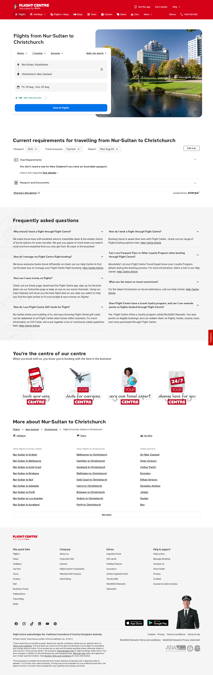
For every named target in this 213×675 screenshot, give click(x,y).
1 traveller (37, 53)
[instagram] (24, 623)
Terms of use (193, 634)
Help (174, 7)
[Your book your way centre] (36, 386)
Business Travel (20, 589)
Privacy (157, 574)
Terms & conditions (176, 634)
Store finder (159, 569)
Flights (22, 14)
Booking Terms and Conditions (58, 656)
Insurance (111, 569)
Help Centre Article (92, 267)
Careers (63, 564)
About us (64, 554)
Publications (19, 594)
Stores (172, 14)
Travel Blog (18, 599)
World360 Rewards (115, 584)
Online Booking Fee (65, 651)
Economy (55, 53)
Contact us (158, 564)
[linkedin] (39, 623)
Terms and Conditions (22, 646)
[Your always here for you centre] (177, 386)
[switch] (44, 99)
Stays (80, 14)
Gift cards (111, 559)
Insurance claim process (165, 584)
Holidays (38, 14)
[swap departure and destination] (102, 69)
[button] (107, 515)
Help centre (159, 554)
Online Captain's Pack (117, 574)
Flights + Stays (61, 14)
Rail (15, 584)
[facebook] (16, 623)
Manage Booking (161, 559)
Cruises (108, 14)
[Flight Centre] (25, 537)
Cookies (157, 579)
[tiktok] (32, 623)
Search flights (61, 107)
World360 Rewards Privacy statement (181, 640)
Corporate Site (67, 559)
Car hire (17, 569)
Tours (94, 14)
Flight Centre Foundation (72, 569)
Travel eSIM (112, 579)
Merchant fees (79, 653)
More (146, 14)
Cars (136, 14)
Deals (123, 14)
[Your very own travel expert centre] (130, 386)
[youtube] (47, 623)
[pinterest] (55, 623)
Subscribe (111, 589)
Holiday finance (114, 564)
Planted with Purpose (70, 574)
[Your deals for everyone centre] (83, 386)
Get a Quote (161, 7)
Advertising (65, 579)
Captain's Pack (113, 554)
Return (20, 53)
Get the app (144, 7)
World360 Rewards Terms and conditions (140, 640)
